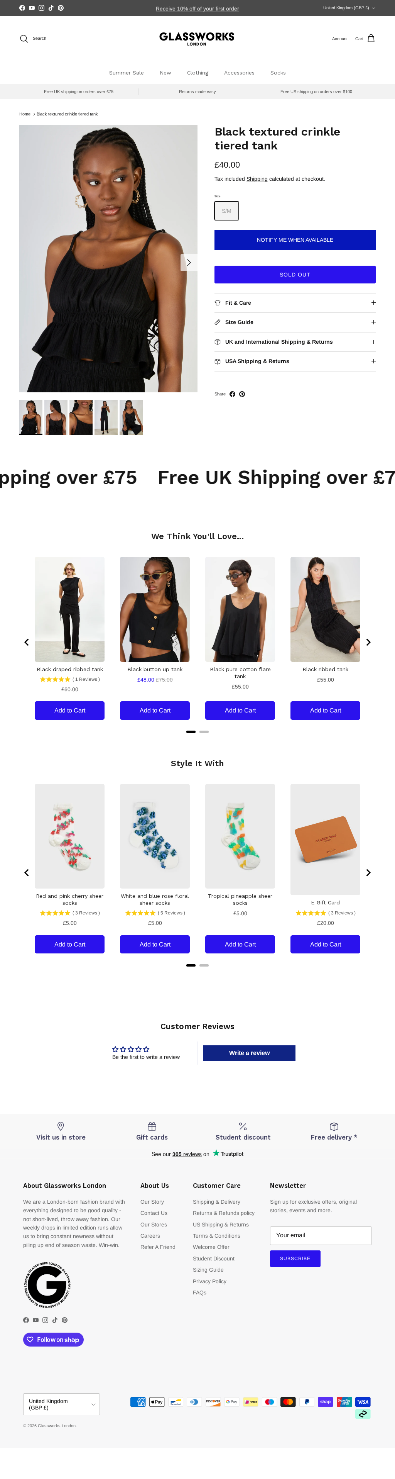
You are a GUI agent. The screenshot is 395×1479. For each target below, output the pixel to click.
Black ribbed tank (325, 669)
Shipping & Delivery (216, 1202)
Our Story (152, 1202)
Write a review (249, 1053)
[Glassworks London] (197, 39)
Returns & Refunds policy (224, 1213)
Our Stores (153, 1224)
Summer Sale (126, 73)
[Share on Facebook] (232, 394)
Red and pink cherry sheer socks (69, 899)
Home (24, 114)
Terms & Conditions (216, 1236)
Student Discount (214, 1258)
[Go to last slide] (27, 642)
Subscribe (295, 1258)
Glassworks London (57, 1425)
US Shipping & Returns (221, 1224)
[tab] (191, 732)
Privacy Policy (209, 1281)
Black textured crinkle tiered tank (67, 114)
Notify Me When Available (295, 240)
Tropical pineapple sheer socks (240, 899)
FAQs (199, 1292)
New (165, 73)
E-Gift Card (325, 902)
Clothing (197, 73)
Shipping (257, 179)
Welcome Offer (211, 1247)
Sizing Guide (208, 1270)
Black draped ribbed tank (70, 669)
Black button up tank (154, 669)
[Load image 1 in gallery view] (108, 258)
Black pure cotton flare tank (240, 672)
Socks (278, 73)
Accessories (239, 73)
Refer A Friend (158, 1247)
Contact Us (153, 1213)
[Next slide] (368, 642)
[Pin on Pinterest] (242, 394)
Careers (150, 1236)
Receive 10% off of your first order (197, 8)
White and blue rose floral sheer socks (155, 899)
